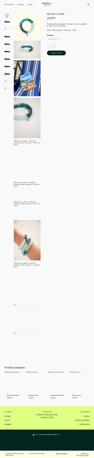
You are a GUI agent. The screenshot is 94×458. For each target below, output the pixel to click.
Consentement (85, 412)
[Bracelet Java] (80, 381)
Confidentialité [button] (84, 424)
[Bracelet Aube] (36, 381)
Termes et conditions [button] (82, 420)
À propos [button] (7, 416)
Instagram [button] (7, 424)
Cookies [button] (87, 416)
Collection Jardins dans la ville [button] (47, 414)
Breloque (50, 35)
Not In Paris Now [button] (83, 455)
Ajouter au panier (56, 53)
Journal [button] (6, 420)
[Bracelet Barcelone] (15, 381)
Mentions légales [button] (61, 453)
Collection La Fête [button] (47, 417)
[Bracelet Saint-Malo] (58, 381)
